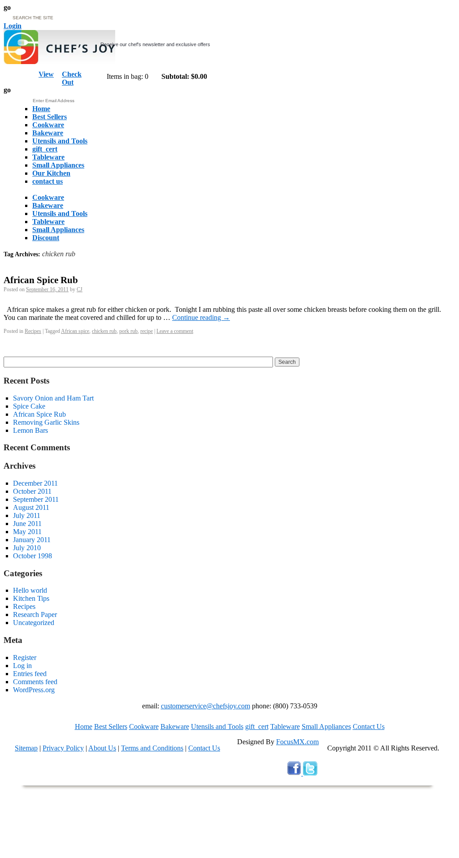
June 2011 (27, 523)
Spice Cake (29, 406)
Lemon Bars (30, 430)
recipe (146, 331)
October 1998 (32, 556)
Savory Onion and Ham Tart (53, 398)
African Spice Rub (41, 280)
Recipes (33, 331)
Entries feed (30, 673)
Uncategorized (33, 622)
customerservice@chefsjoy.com (205, 706)
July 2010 (27, 548)
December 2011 (35, 483)
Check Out (72, 78)
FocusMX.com (297, 742)
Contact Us (369, 726)
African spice (75, 331)
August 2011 (31, 507)
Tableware (285, 726)
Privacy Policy (63, 748)
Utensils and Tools (217, 726)
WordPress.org (34, 690)
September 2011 (36, 499)
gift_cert (256, 726)
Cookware (144, 726)
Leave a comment (174, 331)
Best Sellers (110, 726)
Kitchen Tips (31, 598)
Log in (22, 665)
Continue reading (201, 317)
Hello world (30, 590)
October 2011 (32, 491)
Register (24, 657)
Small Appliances (326, 726)
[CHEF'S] (59, 61)
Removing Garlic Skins (46, 422)
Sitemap (26, 748)
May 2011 (27, 531)
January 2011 (32, 539)
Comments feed (35, 682)
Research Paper (35, 614)
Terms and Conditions (152, 748)
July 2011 (26, 515)
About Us (102, 748)
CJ (79, 289)
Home (83, 726)
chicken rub (104, 331)
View (46, 74)
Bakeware (174, 726)
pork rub (128, 331)
